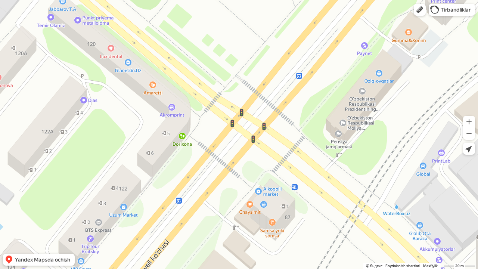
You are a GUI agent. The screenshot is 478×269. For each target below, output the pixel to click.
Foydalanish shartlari (402, 266)
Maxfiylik (430, 266)
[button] (420, 10)
